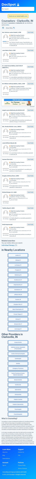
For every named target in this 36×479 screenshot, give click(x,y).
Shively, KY (18, 319)
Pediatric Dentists (18, 399)
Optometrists (18, 389)
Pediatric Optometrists (18, 404)
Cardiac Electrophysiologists (18, 353)
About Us (4, 452)
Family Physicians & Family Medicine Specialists (18, 374)
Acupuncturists (18, 342)
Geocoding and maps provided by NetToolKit (14, 472)
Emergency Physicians (18, 368)
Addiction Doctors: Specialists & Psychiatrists (18, 348)
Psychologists (18, 409)
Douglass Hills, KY (18, 304)
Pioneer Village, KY (18, 314)
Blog (3, 455)
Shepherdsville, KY (18, 284)
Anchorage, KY (18, 329)
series (25, 16)
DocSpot (9, 4)
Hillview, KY (18, 260)
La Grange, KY (18, 265)
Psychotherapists (18, 414)
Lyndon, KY (18, 255)
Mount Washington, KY (18, 309)
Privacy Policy (22, 465)
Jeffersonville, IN (18, 294)
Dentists (18, 363)
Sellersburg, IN (18, 275)
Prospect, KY (18, 270)
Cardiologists (18, 358)
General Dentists (18, 379)
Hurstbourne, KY (18, 279)
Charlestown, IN (18, 289)
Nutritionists (18, 384)
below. (7, 25)
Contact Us (21, 452)
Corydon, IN (18, 299)
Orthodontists (18, 394)
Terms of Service (22, 468)
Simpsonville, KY (18, 324)
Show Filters (9, 28)
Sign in (4, 465)
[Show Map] (3, 28)
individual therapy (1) (9, 245)
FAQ (19, 455)
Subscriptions (6, 458)
